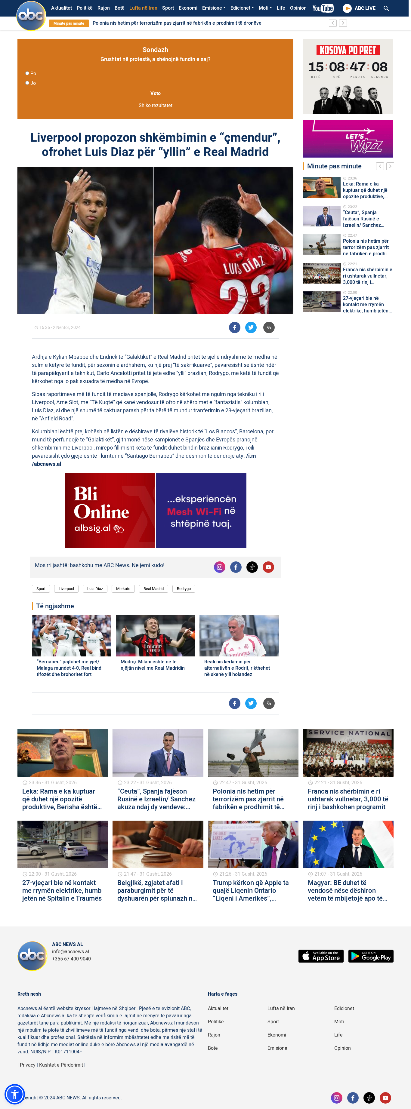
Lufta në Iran (143, 8)
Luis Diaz (95, 588)
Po (33, 73)
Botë (120, 8)
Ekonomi (188, 8)
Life (281, 8)
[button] (14, 1094)
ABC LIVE (365, 8)
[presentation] (381, 167)
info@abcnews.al (70, 951)
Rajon (103, 8)
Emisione (212, 8)
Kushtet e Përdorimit (61, 1065)
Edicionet (240, 8)
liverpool (66, 588)
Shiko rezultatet (155, 105)
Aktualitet (61, 8)
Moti (263, 8)
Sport (168, 8)
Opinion (298, 8)
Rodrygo (184, 588)
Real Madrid (154, 588)
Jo (33, 83)
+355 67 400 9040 (71, 959)
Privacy (28, 1065)
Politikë (85, 8)
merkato (123, 588)
